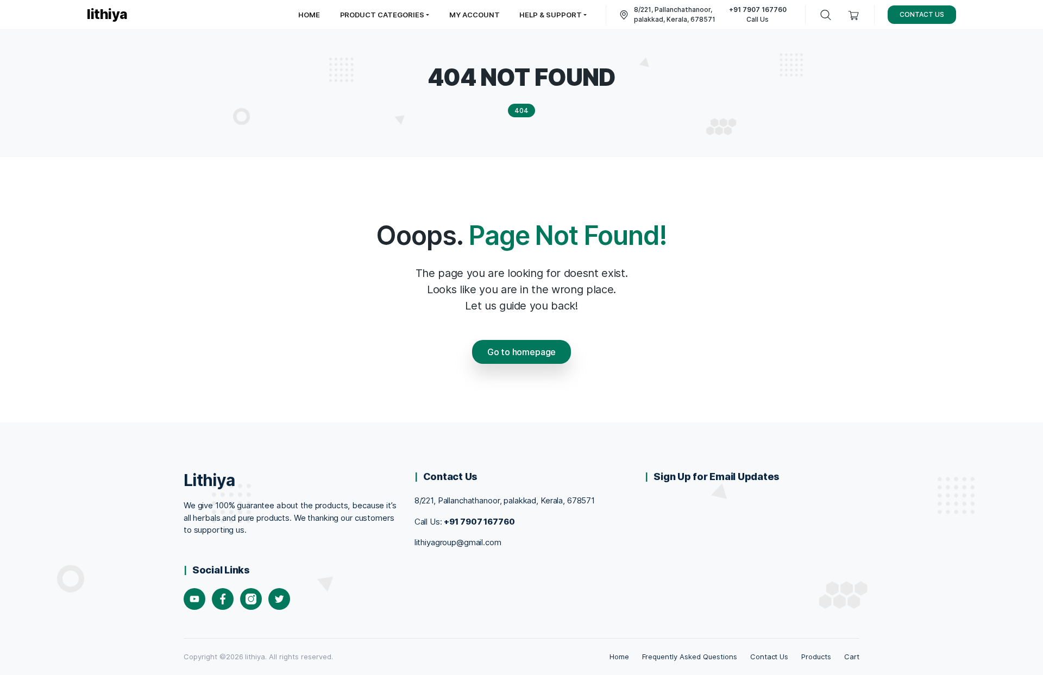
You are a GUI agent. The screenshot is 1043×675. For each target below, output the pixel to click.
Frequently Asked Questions (689, 656)
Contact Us (769, 656)
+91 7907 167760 (479, 521)
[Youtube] (194, 599)
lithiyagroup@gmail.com (457, 542)
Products (816, 656)
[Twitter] (279, 599)
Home (619, 656)
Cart (851, 656)
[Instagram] (251, 599)
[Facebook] (223, 599)
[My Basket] (853, 15)
